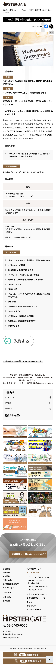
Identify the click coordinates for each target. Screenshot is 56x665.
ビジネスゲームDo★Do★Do (38, 577)
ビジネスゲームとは (35, 590)
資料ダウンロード (34, 609)
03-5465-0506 (17, 625)
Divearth (7, 592)
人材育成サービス (34, 568)
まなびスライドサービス (37, 594)
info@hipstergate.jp (43, 383)
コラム (29, 602)
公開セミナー (8, 597)
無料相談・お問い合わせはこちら (28, 554)
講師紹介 (6, 600)
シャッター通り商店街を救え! (38, 586)
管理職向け (9, 408)
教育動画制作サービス (36, 598)
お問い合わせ (8, 580)
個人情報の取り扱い (11, 584)
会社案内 (6, 568)
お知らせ (6, 572)
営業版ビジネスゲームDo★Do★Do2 (36, 581)
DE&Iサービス (8, 587)
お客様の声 (31, 605)
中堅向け (8, 403)
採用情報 (6, 576)
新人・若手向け (10, 397)
